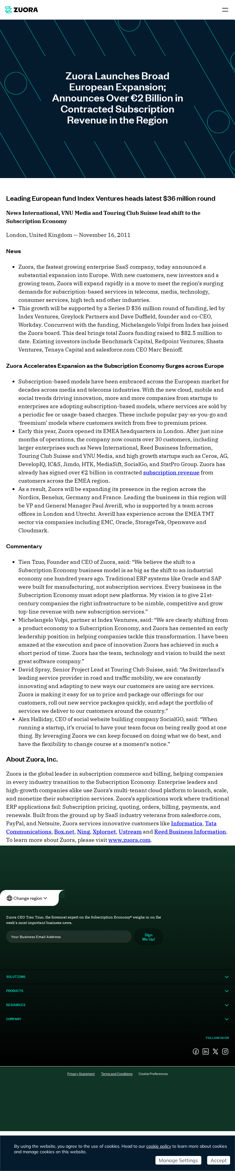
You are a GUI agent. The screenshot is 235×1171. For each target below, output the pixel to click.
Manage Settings (178, 1160)
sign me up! (148, 936)
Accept (219, 1160)
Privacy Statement (81, 1073)
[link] (21, 10)
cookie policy (158, 1146)
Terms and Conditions (116, 1073)
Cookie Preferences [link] (153, 1073)
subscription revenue (171, 472)
